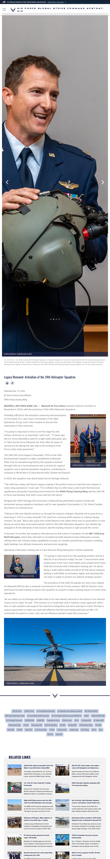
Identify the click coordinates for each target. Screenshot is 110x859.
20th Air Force (67, 720)
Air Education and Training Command (70, 711)
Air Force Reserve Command (46, 711)
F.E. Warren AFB (98, 720)
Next (102, 182)
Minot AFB (28, 729)
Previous (7, 182)
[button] (57, 2)
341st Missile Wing (51, 725)
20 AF (76, 720)
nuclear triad (74, 729)
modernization (62, 729)
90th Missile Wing (14, 725)
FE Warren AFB (86, 720)
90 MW (26, 725)
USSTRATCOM (29, 720)
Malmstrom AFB (37, 725)
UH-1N (94, 729)
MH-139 (50, 734)
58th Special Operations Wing (14, 715)
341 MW (62, 725)
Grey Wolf (59, 734)
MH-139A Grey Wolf (91, 711)
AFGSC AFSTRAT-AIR (98, 715)
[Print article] (7, 383)
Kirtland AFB (72, 725)
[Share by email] (12, 383)
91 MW (52, 729)
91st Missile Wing (40, 729)
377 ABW (98, 725)
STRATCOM (40, 720)
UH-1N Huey (85, 729)
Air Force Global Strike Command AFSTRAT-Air (66, 715)
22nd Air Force (29, 711)
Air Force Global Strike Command (38, 715)
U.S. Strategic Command (14, 720)
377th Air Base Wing (86, 725)
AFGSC (86, 715)
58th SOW (11, 729)
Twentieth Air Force (53, 720)
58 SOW (19, 729)
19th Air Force (16, 711)
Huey (100, 729)
